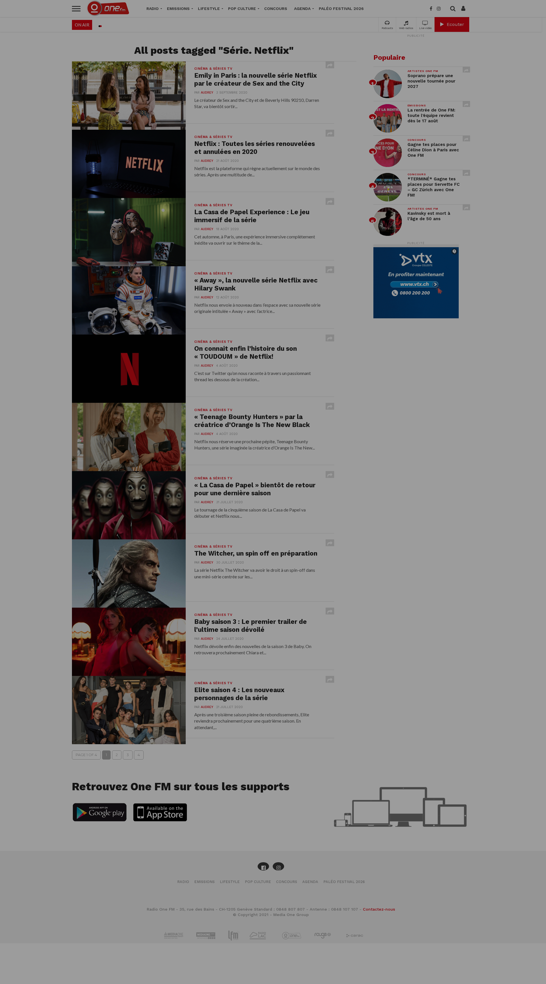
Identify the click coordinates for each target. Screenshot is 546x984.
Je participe (273, 497)
